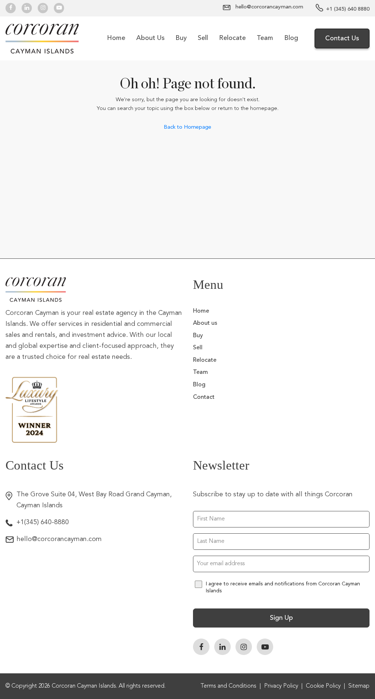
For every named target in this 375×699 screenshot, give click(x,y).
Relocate (232, 38)
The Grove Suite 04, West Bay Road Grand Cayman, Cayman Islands (94, 500)
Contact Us (342, 38)
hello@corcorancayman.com (59, 539)
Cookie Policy (323, 686)
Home (116, 38)
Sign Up (281, 618)
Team (265, 38)
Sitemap (359, 686)
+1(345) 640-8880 (42, 522)
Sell (203, 38)
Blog (291, 38)
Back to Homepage (187, 126)
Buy (181, 38)
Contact (204, 397)
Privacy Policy (281, 686)
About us (150, 38)
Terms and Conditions (228, 686)
